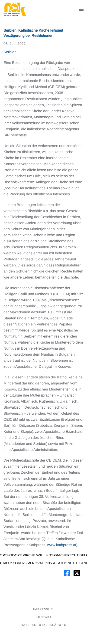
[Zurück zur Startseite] (15, 9)
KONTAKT (44, 617)
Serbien (9, 52)
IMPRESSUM (43, 609)
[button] (81, 9)
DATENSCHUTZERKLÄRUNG (43, 625)
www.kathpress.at (61, 545)
